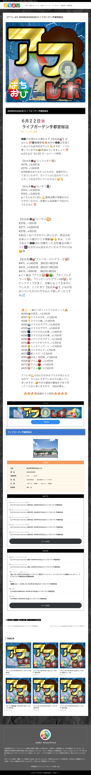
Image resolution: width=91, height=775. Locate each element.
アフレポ (16, 620)
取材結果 (10, 620)
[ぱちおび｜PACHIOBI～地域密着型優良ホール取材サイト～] (12, 5)
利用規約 (34, 766)
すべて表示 (45, 541)
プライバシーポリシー (45, 766)
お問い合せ (56, 766)
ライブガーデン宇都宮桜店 (34, 620)
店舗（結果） (23, 620)
